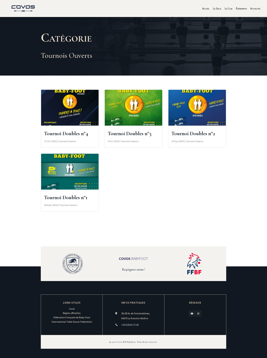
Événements (241, 8)
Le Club (228, 8)
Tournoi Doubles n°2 (193, 133)
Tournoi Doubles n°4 (66, 133)
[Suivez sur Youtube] (192, 313)
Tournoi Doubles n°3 (129, 133)
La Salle (217, 8)
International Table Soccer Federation (71, 321)
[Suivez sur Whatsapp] (198, 313)
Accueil (206, 8)
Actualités (255, 8)
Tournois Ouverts (67, 141)
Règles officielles (72, 313)
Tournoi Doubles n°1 (65, 197)
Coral (72, 308)
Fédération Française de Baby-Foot (71, 317)
